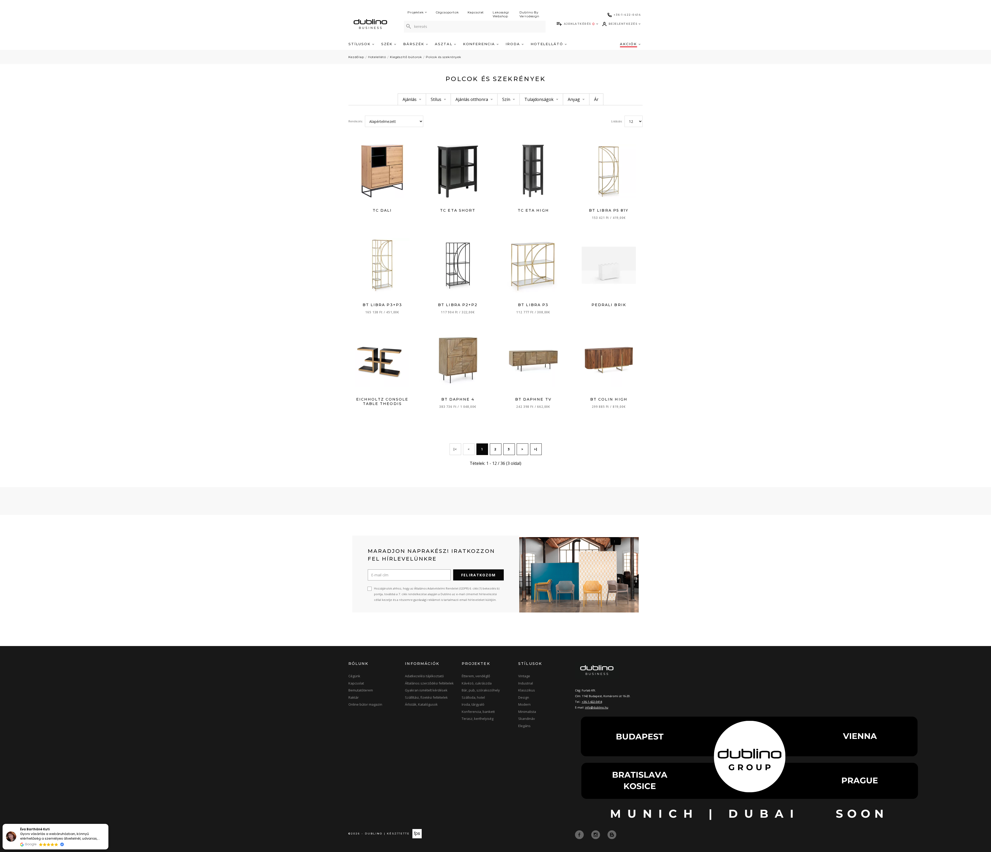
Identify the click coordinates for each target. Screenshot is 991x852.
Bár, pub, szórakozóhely (481, 690)
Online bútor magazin (365, 704)
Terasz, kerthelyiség (477, 718)
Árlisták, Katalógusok (421, 704)
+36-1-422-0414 (592, 702)
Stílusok (360, 44)
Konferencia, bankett (478, 711)
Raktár (353, 697)
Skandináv (526, 718)
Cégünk (354, 676)
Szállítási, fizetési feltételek (426, 697)
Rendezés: (355, 121)
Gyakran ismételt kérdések (426, 690)
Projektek (415, 12)
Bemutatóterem (360, 690)
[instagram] (596, 834)
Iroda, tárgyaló (473, 704)
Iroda (514, 44)
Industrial (525, 683)
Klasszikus (526, 690)
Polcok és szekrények (443, 57)
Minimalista (527, 711)
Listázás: (616, 121)
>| (536, 449)
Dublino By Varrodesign (529, 14)
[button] (108, 824)
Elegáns (524, 725)
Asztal (444, 44)
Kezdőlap (356, 57)
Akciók (629, 44)
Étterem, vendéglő (476, 676)
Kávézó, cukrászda (477, 683)
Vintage (524, 676)
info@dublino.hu (596, 707)
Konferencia (480, 44)
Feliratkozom (478, 574)
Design (523, 697)
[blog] (612, 834)
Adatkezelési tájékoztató (424, 676)
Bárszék (414, 44)
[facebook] (580, 834)
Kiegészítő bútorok (406, 57)
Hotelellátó (548, 44)
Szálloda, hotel (473, 697)
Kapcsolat (476, 12)
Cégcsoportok (447, 12)
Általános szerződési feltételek (429, 683)
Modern (524, 704)
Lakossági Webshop (501, 14)
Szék (387, 44)
